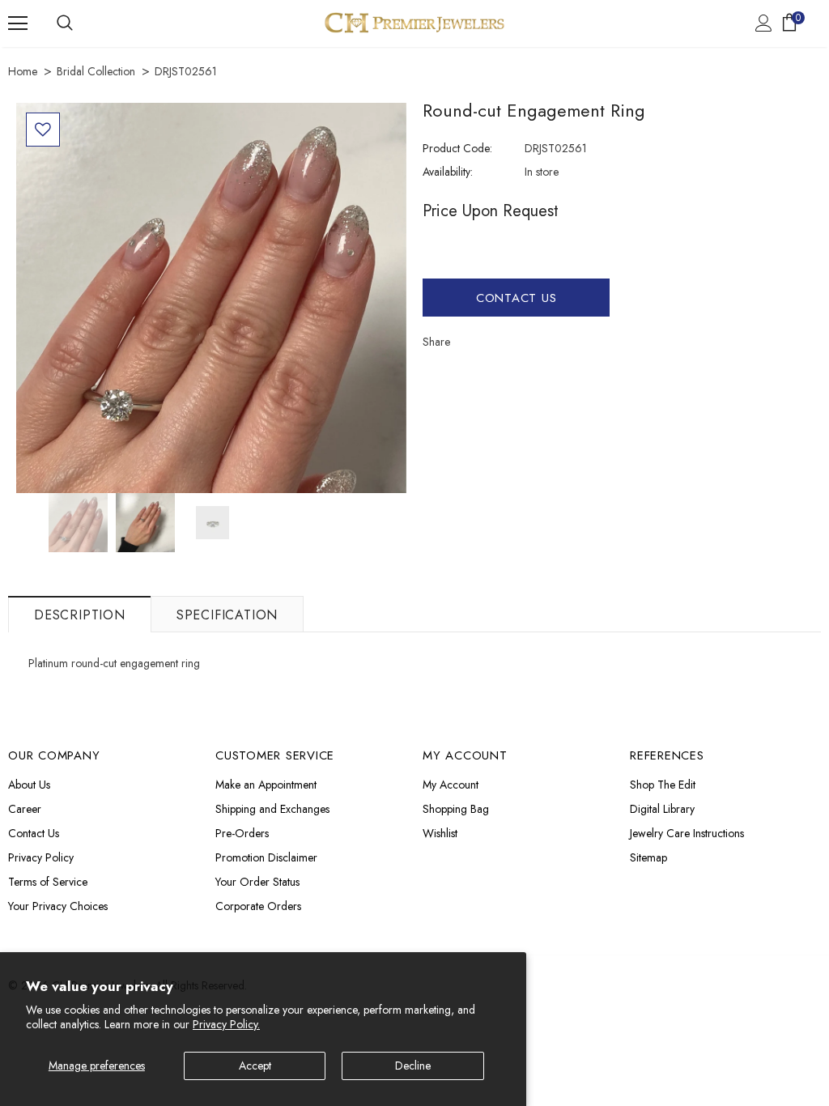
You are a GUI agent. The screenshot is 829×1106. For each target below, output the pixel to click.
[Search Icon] (65, 23)
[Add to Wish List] (43, 130)
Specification (227, 615)
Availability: (448, 172)
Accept (255, 1065)
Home (22, 71)
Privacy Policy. (226, 1024)
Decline (413, 1065)
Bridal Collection (96, 71)
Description (79, 615)
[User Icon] (763, 23)
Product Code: (457, 148)
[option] (211, 298)
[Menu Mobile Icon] (18, 23)
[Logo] (414, 23)
